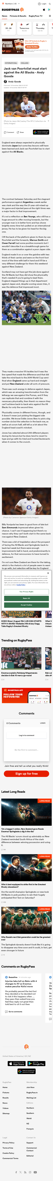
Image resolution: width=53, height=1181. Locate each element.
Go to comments (14, 1011)
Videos (5, 1108)
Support (29, 1142)
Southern (30, 1113)
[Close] (48, 573)
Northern (30, 1108)
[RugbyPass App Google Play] (36, 1064)
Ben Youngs (29, 216)
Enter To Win (32, 47)
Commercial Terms (10, 1158)
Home (5, 1087)
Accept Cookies (26, 605)
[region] (26, 590)
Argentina (28, 202)
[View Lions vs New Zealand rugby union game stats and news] (24, 28)
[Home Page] (13, 10)
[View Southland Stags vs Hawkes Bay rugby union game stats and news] (40, 28)
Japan (15, 145)
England (17, 380)
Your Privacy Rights (26, 592)
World (29, 1118)
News (4, 16)
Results (5, 1097)
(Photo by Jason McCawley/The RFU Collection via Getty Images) (25, 122)
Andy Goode (14, 81)
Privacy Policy (8, 1142)
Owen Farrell (8, 243)
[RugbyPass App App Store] (17, 1064)
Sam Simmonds (9, 527)
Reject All (26, 598)
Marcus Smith (37, 240)
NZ (27, 1123)
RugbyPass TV (35, 16)
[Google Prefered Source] (39, 132)
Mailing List (31, 1097)
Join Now (30, 1087)
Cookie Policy (8, 1153)
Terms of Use (8, 1148)
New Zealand (16, 383)
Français (30, 1129)
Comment (10, 132)
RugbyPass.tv (32, 1092)
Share (22, 132)
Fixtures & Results (18, 16)
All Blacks (18, 151)
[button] (50, 16)
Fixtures (6, 1092)
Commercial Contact (31, 1149)
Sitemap (6, 1113)
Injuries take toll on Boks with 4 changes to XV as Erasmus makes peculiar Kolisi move (21, 984)
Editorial (30, 1156)
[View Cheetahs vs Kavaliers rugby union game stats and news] (8, 28)
